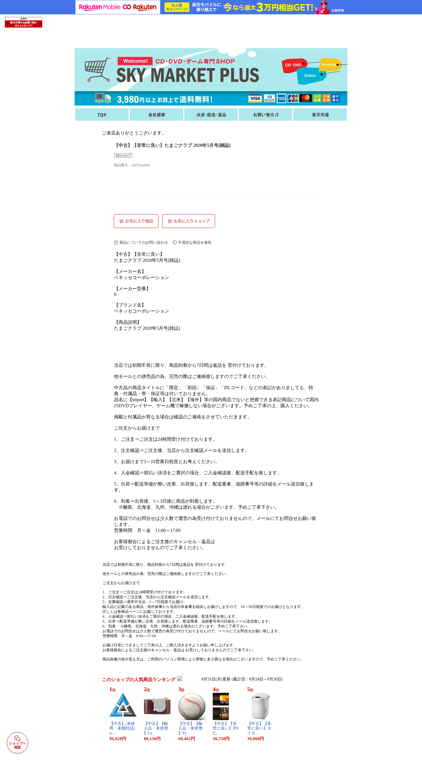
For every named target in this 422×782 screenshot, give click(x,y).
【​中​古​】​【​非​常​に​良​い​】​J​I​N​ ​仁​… (226, 728)
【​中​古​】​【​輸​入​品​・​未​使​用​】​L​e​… (156, 728)
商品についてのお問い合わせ (143, 242)
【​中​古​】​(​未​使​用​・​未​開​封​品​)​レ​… (122, 728)
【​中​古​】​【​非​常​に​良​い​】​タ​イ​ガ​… (259, 728)
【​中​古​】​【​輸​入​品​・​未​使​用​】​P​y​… (190, 728)
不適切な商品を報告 (195, 242)
